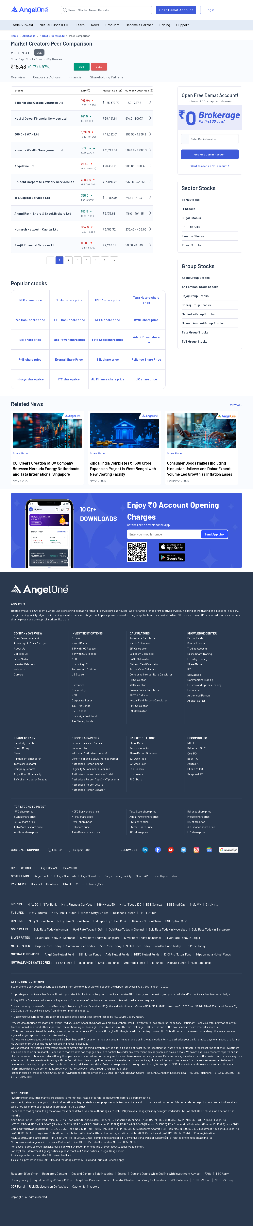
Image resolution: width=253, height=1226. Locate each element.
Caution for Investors (85, 1186)
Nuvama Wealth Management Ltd (38, 150)
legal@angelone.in (113, 1151)
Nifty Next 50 (106, 904)
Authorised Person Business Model (92, 774)
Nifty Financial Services (77, 904)
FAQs (208, 1173)
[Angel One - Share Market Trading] (30, 10)
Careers (18, 674)
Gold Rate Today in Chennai (126, 929)
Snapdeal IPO (195, 774)
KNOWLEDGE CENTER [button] (202, 633)
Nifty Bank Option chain (73, 921)
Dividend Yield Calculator (144, 664)
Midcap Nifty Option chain (110, 921)
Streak (67, 884)
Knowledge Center (25, 743)
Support (182, 25)
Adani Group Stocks (196, 277)
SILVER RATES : (21, 937)
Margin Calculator (140, 643)
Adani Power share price (144, 816)
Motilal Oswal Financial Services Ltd (40, 118)
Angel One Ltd (24, 166)
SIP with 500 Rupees (84, 653)
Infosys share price (198, 816)
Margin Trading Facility (118, 876)
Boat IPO (192, 758)
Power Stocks (192, 245)
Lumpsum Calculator (141, 653)
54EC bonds (79, 711)
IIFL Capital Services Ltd (32, 197)
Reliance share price (199, 811)
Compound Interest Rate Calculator (150, 674)
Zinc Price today (110, 946)
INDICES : (17, 904)
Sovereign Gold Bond (84, 716)
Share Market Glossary (143, 753)
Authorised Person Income (87, 763)
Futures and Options (84, 669)
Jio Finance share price (201, 827)
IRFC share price (23, 811)
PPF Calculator (138, 705)
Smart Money (21, 748)
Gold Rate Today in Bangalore (211, 929)
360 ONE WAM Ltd (26, 134)
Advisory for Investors (152, 1180)
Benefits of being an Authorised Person (95, 758)
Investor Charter (123, 1180)
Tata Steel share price (142, 811)
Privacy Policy (82, 1159)
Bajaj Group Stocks (195, 295)
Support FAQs (81, 850)
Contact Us (21, 653)
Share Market (195, 664)
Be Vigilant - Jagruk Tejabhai (31, 779)
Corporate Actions (47, 77)
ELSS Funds (64, 962)
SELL (99, 66)
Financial (75, 77)
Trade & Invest (22, 25)
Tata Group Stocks (195, 332)
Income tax (194, 690)
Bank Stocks (191, 199)
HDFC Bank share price (85, 811)
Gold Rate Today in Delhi (88, 929)
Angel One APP (43, 876)
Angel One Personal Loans (92, 1180)
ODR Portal (18, 1186)
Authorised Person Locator (88, 789)
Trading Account (197, 648)
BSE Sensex (154, 904)
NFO (74, 659)
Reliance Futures (124, 912)
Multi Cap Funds (201, 962)
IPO (189, 669)
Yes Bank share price (26, 832)
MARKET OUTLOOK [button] (142, 738)
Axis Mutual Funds (117, 954)
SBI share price (81, 827)
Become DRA (79, 748)
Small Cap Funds (109, 962)
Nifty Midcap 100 (130, 904)
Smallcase (52, 884)
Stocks (76, 638)
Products (112, 25)
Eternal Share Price (141, 827)
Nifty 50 (32, 904)
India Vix (195, 904)
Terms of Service (106, 1159)
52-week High (137, 758)
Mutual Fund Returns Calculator (148, 700)
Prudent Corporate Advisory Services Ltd (44, 182)
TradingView (96, 884)
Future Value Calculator (143, 669)
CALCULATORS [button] (139, 633)
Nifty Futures (38, 912)
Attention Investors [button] (27, 982)
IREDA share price (24, 821)
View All (236, 405)
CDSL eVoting (202, 1180)
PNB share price (138, 821)
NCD (74, 695)
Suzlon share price (25, 816)
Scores (121, 1173)
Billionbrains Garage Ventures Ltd (39, 102)
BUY (81, 66)
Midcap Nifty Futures (95, 912)
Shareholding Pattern (106, 77)
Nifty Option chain (41, 921)
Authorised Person (198, 695)
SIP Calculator (138, 648)
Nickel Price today (138, 946)
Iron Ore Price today (168, 946)
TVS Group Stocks (195, 341)
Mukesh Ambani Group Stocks (203, 323)
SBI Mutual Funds (89, 954)
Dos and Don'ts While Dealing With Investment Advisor (166, 1173)
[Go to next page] (114, 260)
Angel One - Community (28, 774)
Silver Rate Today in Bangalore (100, 937)
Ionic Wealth (70, 868)
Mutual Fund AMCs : (26, 954)
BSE (39, 52)
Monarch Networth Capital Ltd (36, 229)
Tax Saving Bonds (82, 721)
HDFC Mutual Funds (147, 954)
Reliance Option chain (146, 921)
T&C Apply (222, 1173)
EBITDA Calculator (140, 695)
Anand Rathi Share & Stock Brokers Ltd (42, 213)
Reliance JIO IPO (197, 748)
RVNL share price (82, 821)
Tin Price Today (195, 946)
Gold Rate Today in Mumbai (51, 929)
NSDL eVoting (224, 1180)
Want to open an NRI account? (210, 165)
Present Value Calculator (144, 690)
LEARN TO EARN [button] (24, 738)
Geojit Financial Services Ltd (35, 245)
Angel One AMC (50, 868)
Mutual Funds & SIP (54, 25)
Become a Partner (139, 25)
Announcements (139, 748)
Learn (80, 25)
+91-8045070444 (76, 1146)
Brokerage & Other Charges (30, 643)
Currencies (78, 685)
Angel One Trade (66, 876)
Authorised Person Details (87, 784)
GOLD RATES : (20, 929)
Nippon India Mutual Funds (213, 954)
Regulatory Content (54, 1173)
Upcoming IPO (80, 664)
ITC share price (196, 821)
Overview (18, 77)
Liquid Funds (85, 962)
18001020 (57, 850)
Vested (80, 884)
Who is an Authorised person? (89, 753)
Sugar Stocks (191, 217)
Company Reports (24, 769)
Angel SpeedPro (90, 876)
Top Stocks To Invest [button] (30, 806)
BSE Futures (148, 912)
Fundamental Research (27, 758)
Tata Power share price (86, 832)
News (95, 25)
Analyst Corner (196, 700)
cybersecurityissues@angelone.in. (124, 1146)
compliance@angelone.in (109, 1137)
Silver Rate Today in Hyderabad (55, 937)
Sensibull (36, 884)
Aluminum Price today (80, 946)
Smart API (142, 876)
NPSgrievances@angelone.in (28, 1142)
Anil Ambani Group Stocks (200, 286)
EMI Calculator (138, 711)
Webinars (19, 669)
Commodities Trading (200, 679)
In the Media (21, 659)
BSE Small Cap (176, 904)
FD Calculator (137, 679)
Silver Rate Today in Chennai (142, 937)
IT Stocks (188, 208)
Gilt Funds (156, 962)
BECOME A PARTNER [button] (85, 738)
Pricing (164, 25)
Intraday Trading (197, 659)
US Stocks (78, 674)
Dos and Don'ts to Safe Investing (92, 1173)
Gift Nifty (212, 904)
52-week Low (137, 763)
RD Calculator (137, 685)
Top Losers (136, 774)
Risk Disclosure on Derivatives (48, 1186)
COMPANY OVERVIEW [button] (28, 633)
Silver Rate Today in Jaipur (182, 937)
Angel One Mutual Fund (59, 954)
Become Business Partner (87, 743)
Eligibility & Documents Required (91, 769)
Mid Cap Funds (176, 962)
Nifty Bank (50, 904)
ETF (74, 679)
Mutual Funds (80, 643)
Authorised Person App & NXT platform (95, 779)
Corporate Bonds (82, 700)
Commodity (79, 690)
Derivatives (194, 674)
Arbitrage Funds (134, 962)
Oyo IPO (192, 753)
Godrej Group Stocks (196, 305)
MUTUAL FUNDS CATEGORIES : (31, 962)
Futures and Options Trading (204, 685)
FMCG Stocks (191, 227)
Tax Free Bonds (81, 705)
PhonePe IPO (195, 769)
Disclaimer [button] (19, 1093)
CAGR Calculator (139, 659)
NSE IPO (192, 743)
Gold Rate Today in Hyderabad (168, 929)
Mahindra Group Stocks (198, 314)
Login (210, 10)
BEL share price (138, 832)
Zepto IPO (193, 763)
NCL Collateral (179, 1180)
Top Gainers (136, 769)
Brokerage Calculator (142, 638)
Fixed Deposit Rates (165, 876)
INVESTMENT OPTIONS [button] (87, 633)
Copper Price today (48, 946)
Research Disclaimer (24, 1173)
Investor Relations (25, 664)
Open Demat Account (176, 10)
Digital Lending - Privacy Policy (52, 1180)
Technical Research (25, 763)
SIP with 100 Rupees (84, 648)
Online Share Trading (199, 653)
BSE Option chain (176, 921)
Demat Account (196, 643)
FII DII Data (135, 779)
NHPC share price (82, 816)
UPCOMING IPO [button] (197, 738)
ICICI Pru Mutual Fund (178, 954)
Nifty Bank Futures (63, 912)
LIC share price (196, 832)
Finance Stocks (193, 236)
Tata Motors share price (28, 827)
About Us (19, 648)
